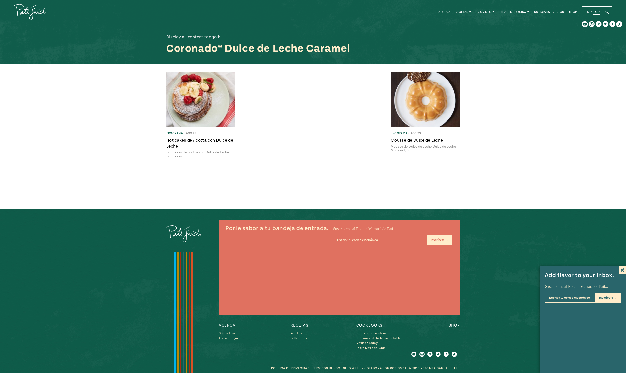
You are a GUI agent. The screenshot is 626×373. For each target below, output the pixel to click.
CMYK (402, 368)
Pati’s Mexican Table (371, 348)
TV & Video (484, 12)
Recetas (461, 12)
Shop (573, 12)
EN (587, 12)
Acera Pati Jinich (230, 338)
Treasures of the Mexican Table (378, 338)
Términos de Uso (326, 368)
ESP (596, 12)
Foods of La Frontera (371, 333)
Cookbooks (369, 325)
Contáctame (228, 333)
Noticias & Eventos (549, 12)
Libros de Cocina (512, 12)
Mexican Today (367, 343)
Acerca (444, 12)
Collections (299, 338)
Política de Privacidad (290, 368)
